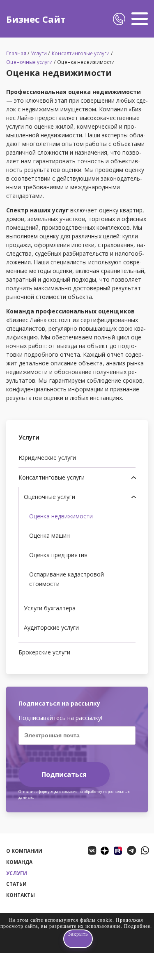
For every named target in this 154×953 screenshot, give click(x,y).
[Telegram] (131, 850)
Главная (16, 53)
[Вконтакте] (92, 850)
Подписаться (64, 774)
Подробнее (137, 926)
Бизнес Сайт (36, 19)
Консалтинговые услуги (81, 53)
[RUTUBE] (118, 851)
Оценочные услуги (29, 62)
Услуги (39, 53)
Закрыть (78, 934)
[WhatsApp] (145, 850)
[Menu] (139, 19)
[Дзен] (105, 851)
